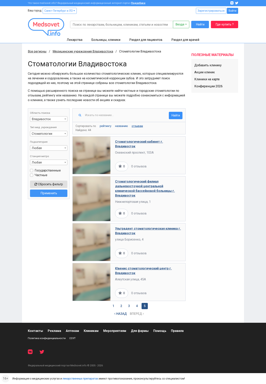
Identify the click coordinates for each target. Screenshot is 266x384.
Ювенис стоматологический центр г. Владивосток (143, 271)
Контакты (35, 331)
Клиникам (91, 331)
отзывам (137, 126)
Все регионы (37, 51)
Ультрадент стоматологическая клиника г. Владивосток (148, 231)
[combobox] (48, 119)
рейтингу (105, 126)
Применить (49, 193)
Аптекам (72, 331)
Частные (41, 175)
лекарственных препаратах (80, 378)
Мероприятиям (114, 331)
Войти (232, 10)
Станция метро (39, 156)
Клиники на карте (207, 79)
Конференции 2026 (208, 86)
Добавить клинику (208, 65)
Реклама (54, 331)
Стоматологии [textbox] (42, 134)
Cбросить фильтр (50, 184)
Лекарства (74, 40)
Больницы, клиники (105, 40)
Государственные (48, 170)
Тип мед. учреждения (43, 127)
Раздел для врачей (185, 40)
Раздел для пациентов (145, 40)
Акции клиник (204, 72)
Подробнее (138, 3)
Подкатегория (39, 141)
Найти (200, 24)
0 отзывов (139, 166)
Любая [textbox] (37, 148)
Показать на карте (168, 166)
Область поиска (40, 112)
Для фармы (140, 331)
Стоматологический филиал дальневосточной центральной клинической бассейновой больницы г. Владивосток (145, 188)
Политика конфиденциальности (47, 338)
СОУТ (72, 338)
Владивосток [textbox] (41, 119)
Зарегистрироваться (211, 10)
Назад (121, 314)
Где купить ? (225, 24)
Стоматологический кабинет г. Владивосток (139, 144)
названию (121, 126)
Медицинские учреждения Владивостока (83, 51)
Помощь (159, 331)
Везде (179, 24)
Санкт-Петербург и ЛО (58, 10)
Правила (177, 331)
